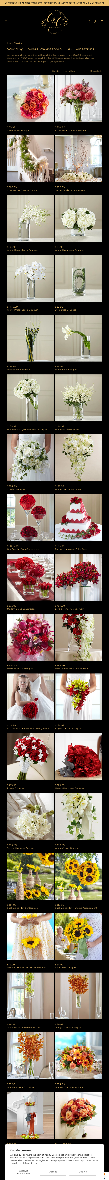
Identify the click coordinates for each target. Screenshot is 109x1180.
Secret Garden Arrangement (70, 190)
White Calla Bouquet (66, 369)
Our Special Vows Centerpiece (23, 549)
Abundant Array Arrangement (71, 130)
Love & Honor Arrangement (69, 609)
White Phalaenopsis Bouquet (22, 310)
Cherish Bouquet (16, 489)
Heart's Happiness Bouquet (69, 788)
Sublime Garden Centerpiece (22, 908)
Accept (53, 1171)
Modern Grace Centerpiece (21, 609)
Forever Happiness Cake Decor (71, 549)
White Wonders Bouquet (68, 489)
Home (9, 43)
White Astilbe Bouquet (67, 429)
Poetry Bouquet (15, 788)
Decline (83, 1171)
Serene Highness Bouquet (21, 848)
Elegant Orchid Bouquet (68, 728)
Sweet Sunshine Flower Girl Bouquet (26, 967)
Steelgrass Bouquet (65, 310)
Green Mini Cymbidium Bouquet (24, 1027)
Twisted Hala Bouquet (19, 369)
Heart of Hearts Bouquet (20, 668)
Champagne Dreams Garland (22, 190)
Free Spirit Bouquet (65, 967)
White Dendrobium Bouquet (22, 250)
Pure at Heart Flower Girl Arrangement (28, 728)
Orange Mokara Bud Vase (20, 1087)
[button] (6, 22)
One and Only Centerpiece (69, 1087)
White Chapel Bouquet (67, 848)
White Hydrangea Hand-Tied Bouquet (27, 429)
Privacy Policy (30, 1163)
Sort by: (56, 71)
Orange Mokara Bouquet (68, 1027)
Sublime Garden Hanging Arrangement (76, 908)
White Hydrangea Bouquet (69, 250)
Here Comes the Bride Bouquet (72, 668)
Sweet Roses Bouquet (18, 130)
